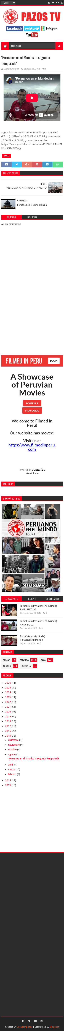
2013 (8, 785)
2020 (8, 711)
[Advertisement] (32, 317)
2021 (8, 706)
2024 (8, 692)
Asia (43, 660)
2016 (8, 731)
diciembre (13, 740)
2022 (8, 702)
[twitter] (53, 2)
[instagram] (61, 2)
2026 (8, 682)
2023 (8, 697)
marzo (12, 769)
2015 (8, 735)
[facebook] (49, 2)
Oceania (26, 666)
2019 (8, 716)
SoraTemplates (24, 1027)
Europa (7, 666)
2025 (8, 687)
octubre (12, 749)
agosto (12, 754)
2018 (8, 721)
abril (11, 764)
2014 (8, 780)
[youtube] (57, 2)
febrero (12, 774)
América (24, 660)
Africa (6, 660)
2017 (8, 726)
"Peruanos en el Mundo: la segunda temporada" (33, 758)
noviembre (14, 744)
